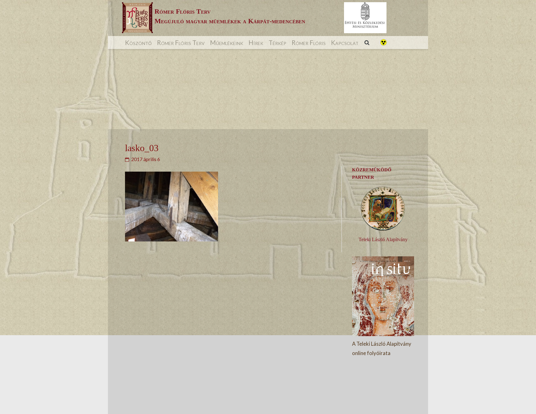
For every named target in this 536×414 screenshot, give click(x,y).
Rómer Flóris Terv (181, 42)
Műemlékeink (226, 42)
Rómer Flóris (309, 42)
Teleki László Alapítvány (383, 239)
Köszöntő (138, 42)
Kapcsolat (345, 42)
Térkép (277, 42)
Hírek (255, 42)
